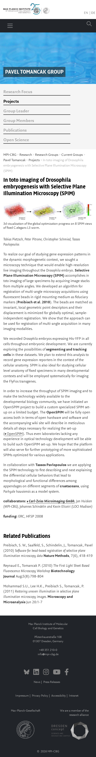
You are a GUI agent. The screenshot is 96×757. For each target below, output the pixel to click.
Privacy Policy (40, 695)
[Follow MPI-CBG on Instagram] (46, 672)
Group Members (18, 121)
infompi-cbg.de (48, 654)
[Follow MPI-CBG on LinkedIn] (36, 672)
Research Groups (46, 155)
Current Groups (72, 155)
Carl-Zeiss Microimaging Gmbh (52, 501)
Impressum (22, 695)
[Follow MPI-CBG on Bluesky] (26, 672)
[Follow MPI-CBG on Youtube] (57, 672)
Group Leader (16, 111)
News (37, 682)
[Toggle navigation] (10, 25)
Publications (15, 130)
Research (25, 155)
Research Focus (17, 92)
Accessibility (58, 695)
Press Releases (51, 682)
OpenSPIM (15, 434)
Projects (11, 101)
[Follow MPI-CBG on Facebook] (67, 672)
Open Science (16, 140)
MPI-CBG (9, 155)
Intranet (73, 695)
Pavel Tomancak (14, 160)
